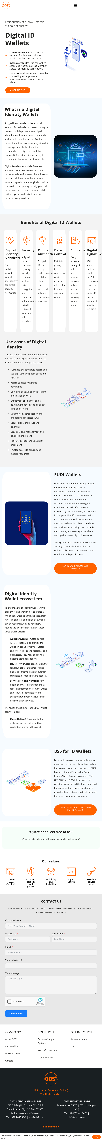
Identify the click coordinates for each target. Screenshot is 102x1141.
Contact (74, 1046)
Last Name (57, 933)
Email (8, 946)
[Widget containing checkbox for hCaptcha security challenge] (25, 1001)
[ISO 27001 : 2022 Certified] (10, 871)
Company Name (13, 920)
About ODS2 (11, 1039)
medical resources (20, 453)
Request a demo (79, 1039)
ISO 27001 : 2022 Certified (11, 882)
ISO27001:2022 (12, 1053)
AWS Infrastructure (47, 1050)
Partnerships (11, 1046)
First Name (10, 933)
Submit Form (16, 1013)
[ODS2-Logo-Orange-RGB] (6, 5)
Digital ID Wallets (46, 1057)
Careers (9, 1060)
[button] (75, 5)
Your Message (12, 973)
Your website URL (14, 960)
